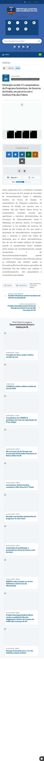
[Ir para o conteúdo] (32, 29)
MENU (7, 54)
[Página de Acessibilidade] (26, 29)
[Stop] (24, 171)
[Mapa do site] (17, 29)
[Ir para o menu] (8, 33)
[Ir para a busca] (13, 33)
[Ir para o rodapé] (18, 33)
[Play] (19, 171)
